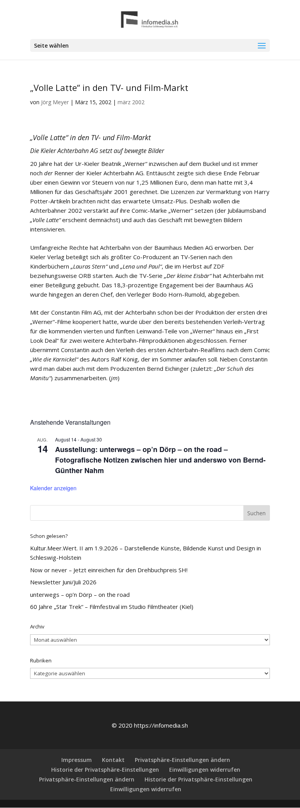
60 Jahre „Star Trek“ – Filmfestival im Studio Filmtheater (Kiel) (111, 606)
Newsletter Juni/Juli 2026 (63, 582)
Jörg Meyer (55, 102)
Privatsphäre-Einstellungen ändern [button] (182, 760)
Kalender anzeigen (53, 488)
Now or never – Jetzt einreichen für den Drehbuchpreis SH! (109, 570)
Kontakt (113, 760)
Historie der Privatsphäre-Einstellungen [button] (105, 769)
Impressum (76, 760)
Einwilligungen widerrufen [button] (204, 769)
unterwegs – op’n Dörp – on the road (80, 594)
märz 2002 (131, 102)
